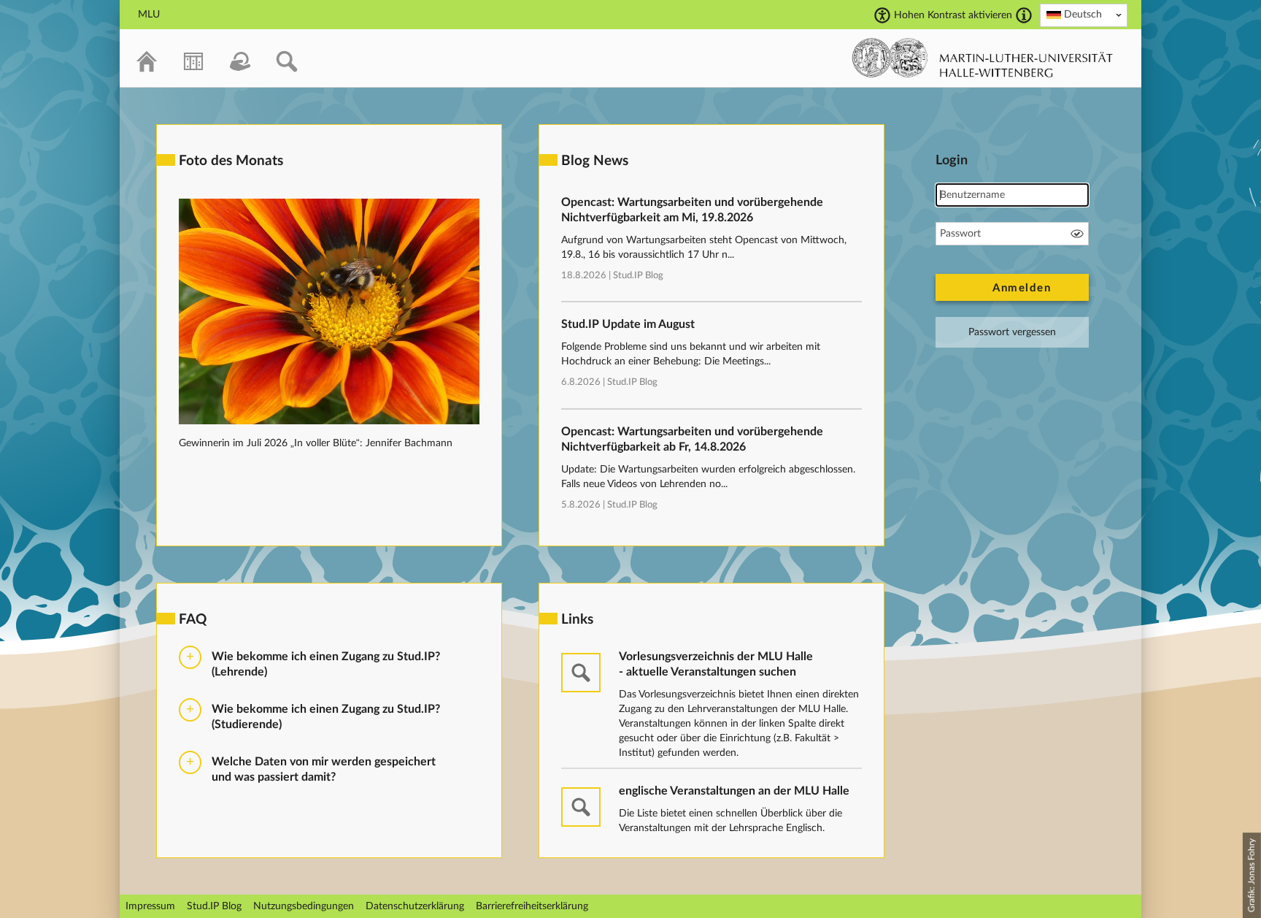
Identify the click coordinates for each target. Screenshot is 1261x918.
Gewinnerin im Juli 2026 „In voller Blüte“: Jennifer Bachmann (315, 443)
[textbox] (1084, 14)
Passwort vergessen (1012, 332)
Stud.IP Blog (638, 275)
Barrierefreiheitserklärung (532, 906)
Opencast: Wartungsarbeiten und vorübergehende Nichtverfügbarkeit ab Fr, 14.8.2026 (692, 439)
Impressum (150, 906)
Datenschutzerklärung (415, 906)
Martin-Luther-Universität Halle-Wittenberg (982, 57)
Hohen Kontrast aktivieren (953, 15)
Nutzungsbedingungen (303, 906)
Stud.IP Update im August (628, 324)
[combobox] (1083, 15)
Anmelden (1021, 288)
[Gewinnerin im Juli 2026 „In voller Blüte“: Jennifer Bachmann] (329, 421)
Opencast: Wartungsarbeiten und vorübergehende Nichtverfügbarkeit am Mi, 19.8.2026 (692, 209)
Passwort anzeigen (1077, 233)
